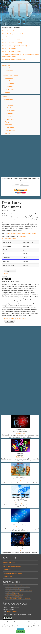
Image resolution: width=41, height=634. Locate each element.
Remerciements (7, 576)
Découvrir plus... (20, 503)
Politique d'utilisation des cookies (12, 573)
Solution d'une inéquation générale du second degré (16, 34)
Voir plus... (20, 481)
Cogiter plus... (20, 457)
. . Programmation (8, 130)
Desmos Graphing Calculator (13, 596)
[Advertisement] (20, 156)
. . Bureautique (8, 83)
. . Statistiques (7, 108)
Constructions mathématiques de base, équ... (18, 590)
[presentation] (16, 31)
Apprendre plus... (20, 433)
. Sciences (6, 92)
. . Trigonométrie (8, 110)
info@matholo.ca (12, 611)
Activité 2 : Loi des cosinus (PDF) (11, 51)
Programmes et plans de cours (10, 75)
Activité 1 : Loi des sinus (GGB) (11, 40)
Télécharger (9, 321)
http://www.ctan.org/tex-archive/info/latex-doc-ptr (22, 233)
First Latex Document (8, 37)
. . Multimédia (7, 86)
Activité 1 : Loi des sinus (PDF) (11, 48)
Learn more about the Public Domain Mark (14, 318)
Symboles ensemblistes (12, 592)
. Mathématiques (7, 71)
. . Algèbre (6, 102)
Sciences (4, 96)
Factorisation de (11, 31)
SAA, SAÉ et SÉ (6, 65)
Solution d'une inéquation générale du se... (17, 586)
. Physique (6, 122)
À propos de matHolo (9, 562)
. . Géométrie (7, 113)
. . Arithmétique (8, 116)
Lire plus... (20, 551)
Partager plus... (20, 527)
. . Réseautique (8, 127)
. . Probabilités (8, 105)
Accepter (20, 631)
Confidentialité (7, 569)
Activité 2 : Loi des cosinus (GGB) (12, 43)
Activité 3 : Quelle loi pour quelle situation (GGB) (16, 46)
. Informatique (7, 68)
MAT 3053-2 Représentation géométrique (13, 59)
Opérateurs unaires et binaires (14, 594)
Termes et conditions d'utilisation (12, 566)
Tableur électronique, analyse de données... (18, 598)
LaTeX (6, 273)
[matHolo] (20, 10)
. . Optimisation (8, 89)
